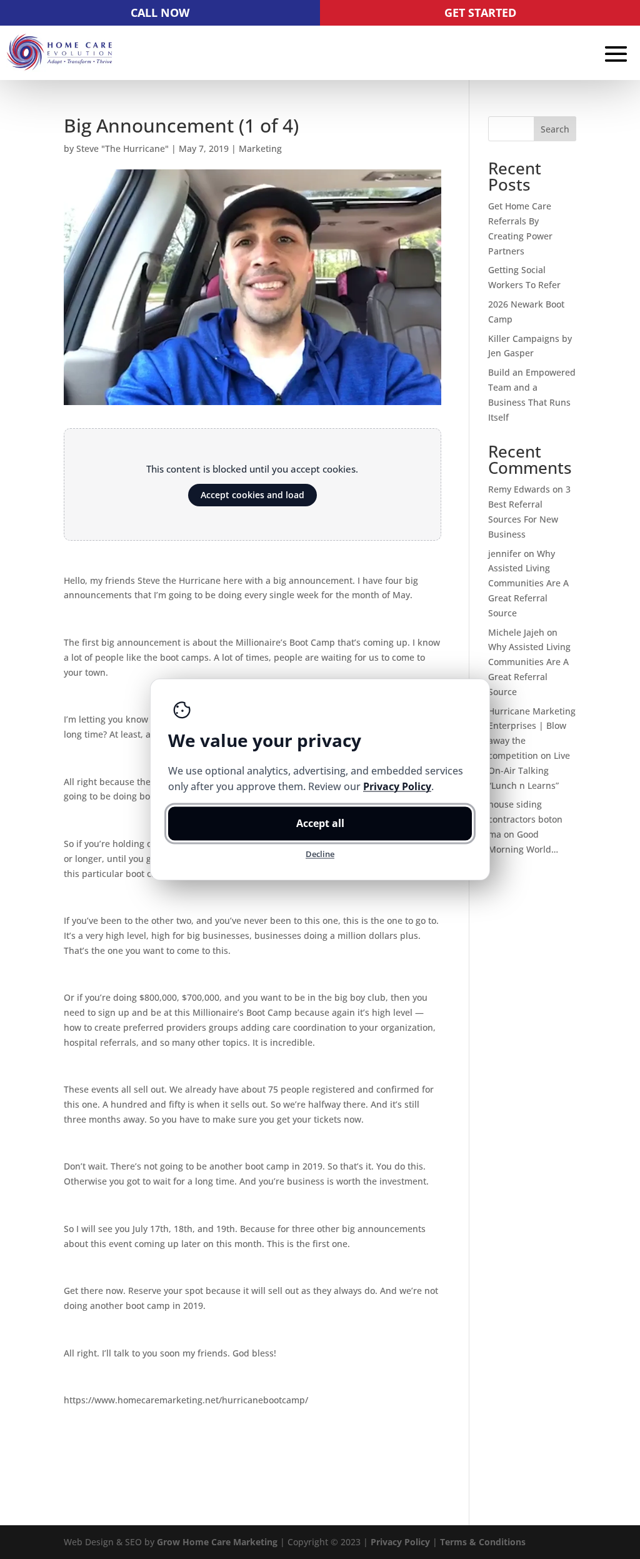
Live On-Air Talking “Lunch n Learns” (529, 770)
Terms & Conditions (483, 1542)
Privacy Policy (400, 1542)
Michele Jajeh (516, 632)
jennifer (504, 553)
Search (555, 129)
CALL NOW (160, 12)
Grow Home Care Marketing (217, 1542)
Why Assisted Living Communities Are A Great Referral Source (528, 583)
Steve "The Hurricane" (122, 148)
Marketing (260, 148)
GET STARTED (480, 12)
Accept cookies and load (252, 495)
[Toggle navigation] (616, 53)
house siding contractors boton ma (525, 819)
